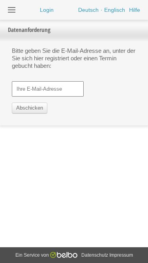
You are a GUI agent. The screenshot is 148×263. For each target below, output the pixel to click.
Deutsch (88, 10)
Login (47, 10)
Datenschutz (94, 255)
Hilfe (134, 10)
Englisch (114, 10)
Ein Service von (32, 255)
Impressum (121, 255)
